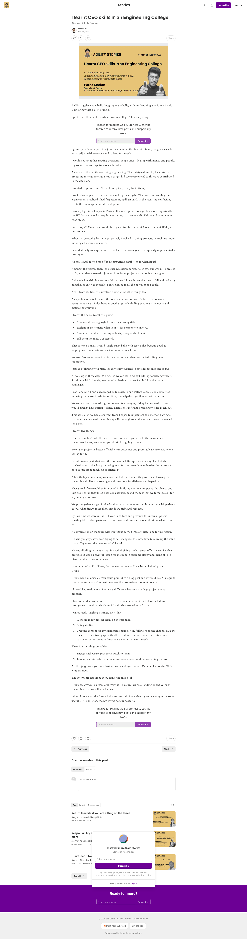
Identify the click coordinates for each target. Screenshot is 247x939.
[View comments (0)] (81, 38)
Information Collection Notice (122, 875)
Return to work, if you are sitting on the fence (100, 813)
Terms (128, 918)
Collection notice (140, 918)
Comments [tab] (78, 769)
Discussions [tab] (93, 805)
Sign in (238, 5)
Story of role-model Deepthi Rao (87, 817)
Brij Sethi (82, 29)
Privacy (119, 918)
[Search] (205, 5)
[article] (123, 819)
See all (77, 875)
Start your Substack (116, 925)
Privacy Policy (145, 875)
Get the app (137, 925)
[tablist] (83, 769)
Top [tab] (74, 805)
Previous (82, 748)
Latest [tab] (82, 805)
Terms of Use (137, 872)
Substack (109, 933)
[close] (151, 835)
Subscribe (223, 5)
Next (166, 748)
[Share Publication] (212, 5)
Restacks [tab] (90, 769)
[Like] (74, 38)
